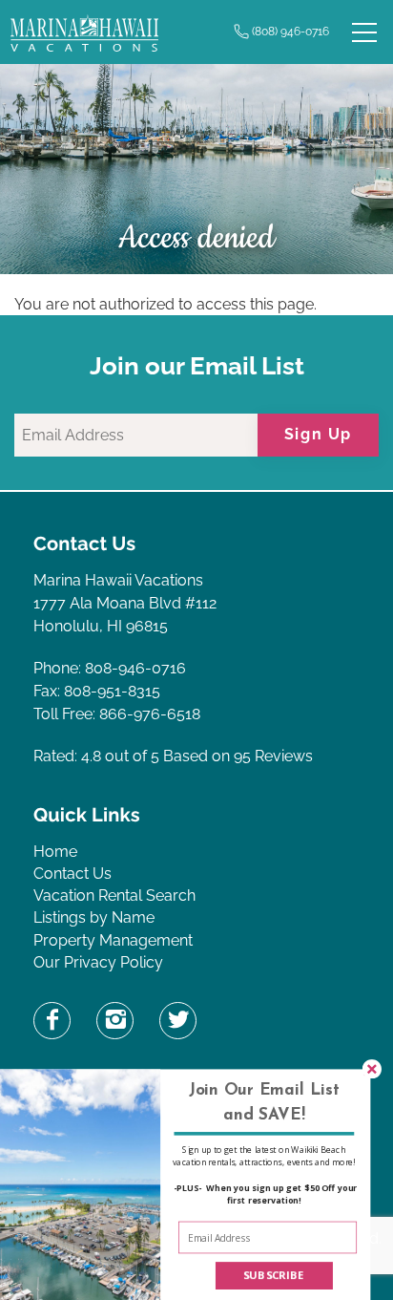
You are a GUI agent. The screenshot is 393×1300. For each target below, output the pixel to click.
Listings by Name (94, 917)
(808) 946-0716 (290, 31)
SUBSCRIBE (273, 1275)
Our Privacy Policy (98, 962)
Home (55, 851)
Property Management (113, 940)
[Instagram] (115, 1020)
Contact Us (72, 873)
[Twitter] (177, 1020)
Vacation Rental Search (114, 895)
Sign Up (318, 434)
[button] (264, 1102)
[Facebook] (52, 1020)
